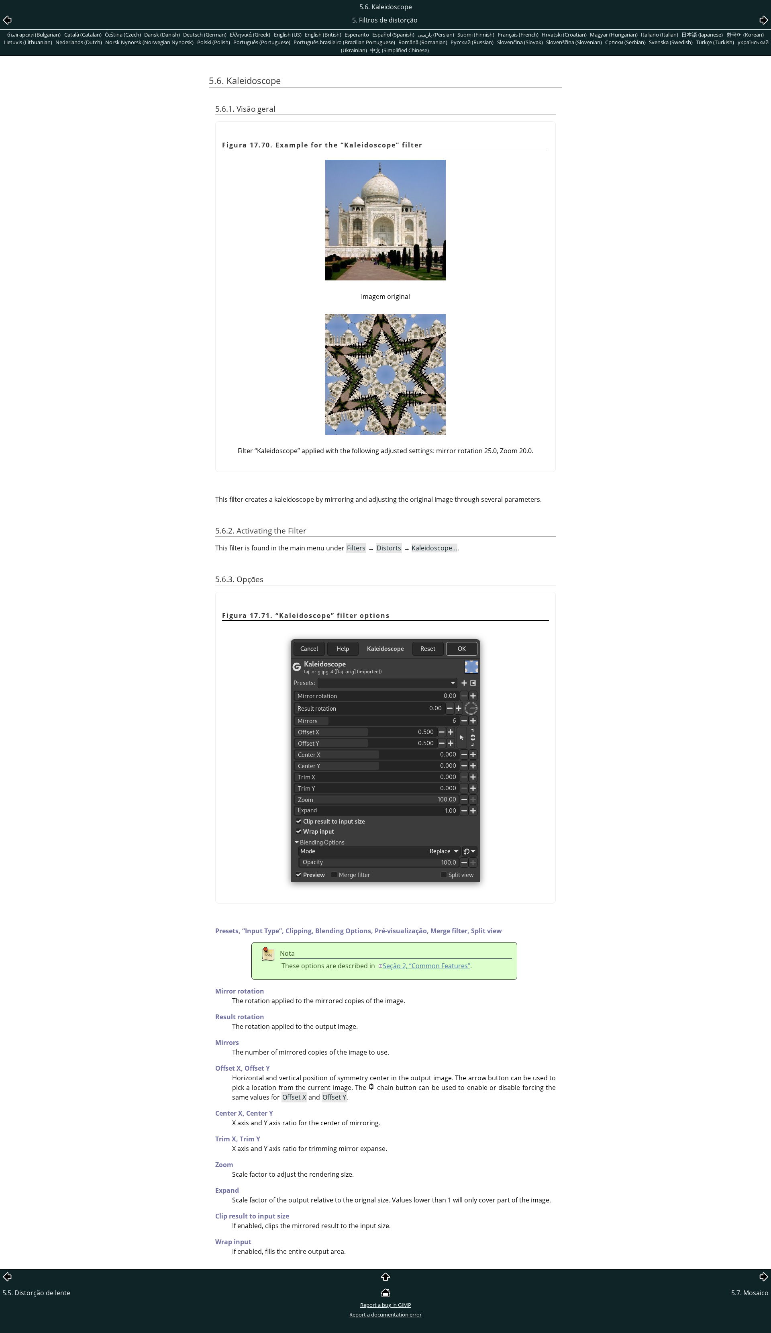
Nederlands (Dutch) (78, 42)
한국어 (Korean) (745, 34)
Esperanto (357, 34)
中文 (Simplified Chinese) (399, 50)
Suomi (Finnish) (475, 34)
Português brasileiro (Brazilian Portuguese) (344, 42)
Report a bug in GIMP (385, 1304)
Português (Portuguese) (261, 42)
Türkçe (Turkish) (715, 42)
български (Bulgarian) (34, 34)
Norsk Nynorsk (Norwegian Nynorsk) (149, 42)
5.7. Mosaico (750, 1292)
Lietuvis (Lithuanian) (28, 42)
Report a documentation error (385, 1314)
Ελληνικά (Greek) (250, 34)
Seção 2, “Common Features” (426, 965)
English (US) (288, 34)
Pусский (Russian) (472, 42)
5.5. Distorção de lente (36, 1292)
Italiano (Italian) (659, 34)
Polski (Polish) (213, 42)
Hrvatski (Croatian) (564, 34)
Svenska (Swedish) (671, 42)
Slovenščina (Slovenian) (574, 42)
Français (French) (518, 34)
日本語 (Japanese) (702, 34)
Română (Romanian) (422, 42)
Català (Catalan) (83, 34)
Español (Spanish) (393, 34)
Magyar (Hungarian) (614, 34)
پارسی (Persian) (436, 34)
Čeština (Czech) (123, 34)
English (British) (323, 34)
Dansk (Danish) (162, 34)
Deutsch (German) (204, 34)
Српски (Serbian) (625, 42)
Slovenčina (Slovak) (520, 42)
